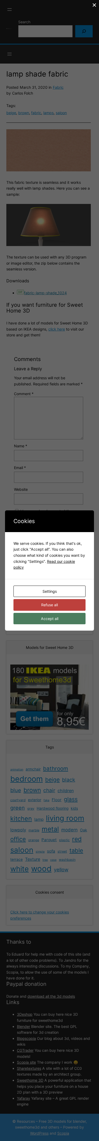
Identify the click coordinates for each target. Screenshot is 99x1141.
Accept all (49, 618)
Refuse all (49, 605)
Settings (50, 591)
